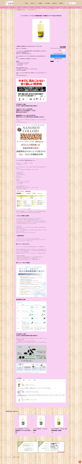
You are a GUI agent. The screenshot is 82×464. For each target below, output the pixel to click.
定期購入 (22, 7)
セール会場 (16, 7)
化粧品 (34, 7)
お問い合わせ (54, 3)
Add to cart (58, 56)
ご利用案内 (40, 3)
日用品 (41, 7)
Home (6, 9)
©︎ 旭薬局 (75, 457)
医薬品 (67, 7)
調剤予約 (61, 3)
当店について (33, 3)
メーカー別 (54, 7)
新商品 (9, 7)
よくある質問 (47, 3)
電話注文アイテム (61, 7)
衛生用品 (47, 7)
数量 (60, 50)
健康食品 (28, 7)
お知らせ (26, 3)
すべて (19, 380)
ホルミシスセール (75, 7)
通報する (58, 61)
